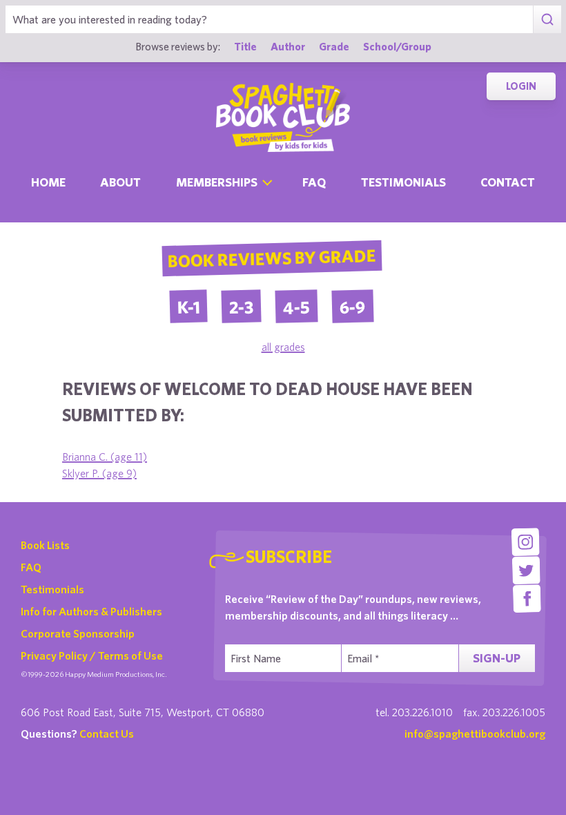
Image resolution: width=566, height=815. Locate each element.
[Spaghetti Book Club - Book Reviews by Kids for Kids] (283, 117)
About (120, 182)
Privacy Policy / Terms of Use (92, 655)
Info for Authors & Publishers (91, 611)
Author (288, 46)
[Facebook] (527, 598)
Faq (314, 182)
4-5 (297, 306)
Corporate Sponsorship (78, 633)
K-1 (188, 306)
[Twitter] (526, 570)
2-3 (241, 306)
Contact (507, 182)
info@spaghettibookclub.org (474, 733)
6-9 (353, 306)
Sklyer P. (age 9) (99, 473)
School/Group (397, 46)
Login (521, 86)
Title (245, 46)
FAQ (31, 567)
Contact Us (106, 733)
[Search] (547, 19)
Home (48, 182)
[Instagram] (525, 542)
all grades (283, 347)
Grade (334, 46)
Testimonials (403, 182)
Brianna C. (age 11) (104, 456)
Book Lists (45, 545)
